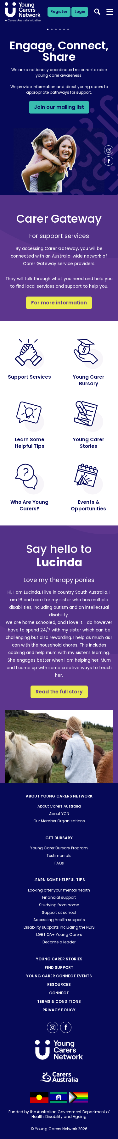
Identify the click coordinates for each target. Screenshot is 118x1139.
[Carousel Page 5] (64, 29)
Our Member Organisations (59, 821)
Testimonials (59, 855)
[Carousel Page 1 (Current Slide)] (47, 29)
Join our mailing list (59, 107)
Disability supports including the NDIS (59, 927)
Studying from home (59, 905)
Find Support (59, 967)
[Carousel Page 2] (52, 29)
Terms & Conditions (59, 1001)
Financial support (59, 897)
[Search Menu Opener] (110, 12)
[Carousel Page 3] (56, 29)
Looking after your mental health (59, 890)
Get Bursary (59, 838)
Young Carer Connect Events (59, 976)
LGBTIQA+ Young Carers (59, 934)
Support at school (59, 912)
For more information (59, 302)
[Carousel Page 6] (68, 29)
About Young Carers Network (59, 796)
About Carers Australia (59, 806)
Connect (59, 993)
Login (80, 11)
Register (58, 11)
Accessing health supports (59, 919)
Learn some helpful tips (59, 879)
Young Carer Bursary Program (59, 848)
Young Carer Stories (59, 959)
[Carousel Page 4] (60, 29)
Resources (59, 984)
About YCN (59, 813)
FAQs (59, 863)
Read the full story (59, 691)
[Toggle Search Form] (97, 11)
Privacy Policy (59, 1010)
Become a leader (59, 942)
